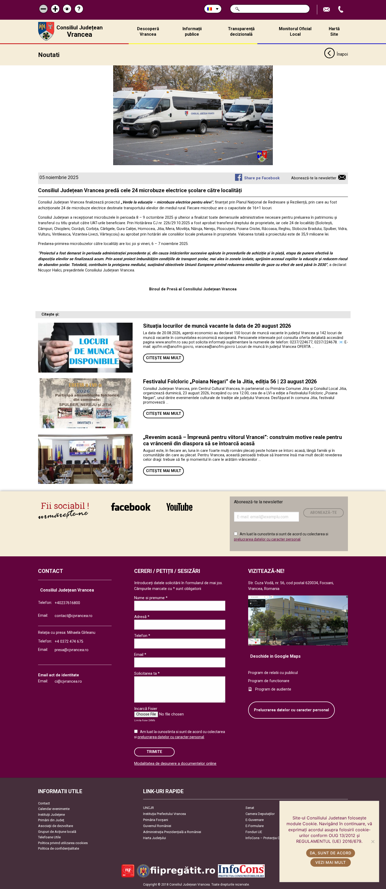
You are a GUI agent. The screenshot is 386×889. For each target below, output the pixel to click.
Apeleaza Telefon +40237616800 (341, 9)
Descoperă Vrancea (148, 31)
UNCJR (148, 808)
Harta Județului (154, 838)
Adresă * (141, 616)
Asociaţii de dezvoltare (55, 826)
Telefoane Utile (49, 837)
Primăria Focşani (155, 820)
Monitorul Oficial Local (295, 31)
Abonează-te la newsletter (313, 178)
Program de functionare (268, 681)
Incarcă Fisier (145, 708)
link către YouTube (179, 510)
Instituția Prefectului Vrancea (164, 814)
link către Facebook (130, 510)
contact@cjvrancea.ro (73, 616)
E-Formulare (255, 826)
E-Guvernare (255, 820)
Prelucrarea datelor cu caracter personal (291, 710)
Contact (44, 803)
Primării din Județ (51, 820)
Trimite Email (327, 9)
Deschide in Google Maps (275, 656)
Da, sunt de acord (330, 853)
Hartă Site (334, 31)
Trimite (154, 752)
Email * (140, 654)
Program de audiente (273, 689)
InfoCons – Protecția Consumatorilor (273, 838)
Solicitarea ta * (147, 673)
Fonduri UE (254, 832)
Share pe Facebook (261, 178)
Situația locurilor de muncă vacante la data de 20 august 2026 (217, 326)
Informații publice (192, 31)
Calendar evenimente (54, 809)
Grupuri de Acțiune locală (57, 832)
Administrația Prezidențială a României (172, 832)
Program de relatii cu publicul (273, 673)
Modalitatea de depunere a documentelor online (175, 763)
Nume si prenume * (151, 597)
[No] (372, 841)
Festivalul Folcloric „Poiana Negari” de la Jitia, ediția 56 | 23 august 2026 (230, 381)
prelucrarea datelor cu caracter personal (267, 539)
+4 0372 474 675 (69, 641)
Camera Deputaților (260, 814)
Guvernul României (157, 826)
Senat (250, 808)
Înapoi (342, 54)
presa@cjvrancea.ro (71, 650)
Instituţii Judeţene (51, 815)
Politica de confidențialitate (58, 848)
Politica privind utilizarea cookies (63, 843)
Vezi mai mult (330, 862)
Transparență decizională (241, 31)
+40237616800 (67, 603)
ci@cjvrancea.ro (68, 681)
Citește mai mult (163, 358)
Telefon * (142, 635)
